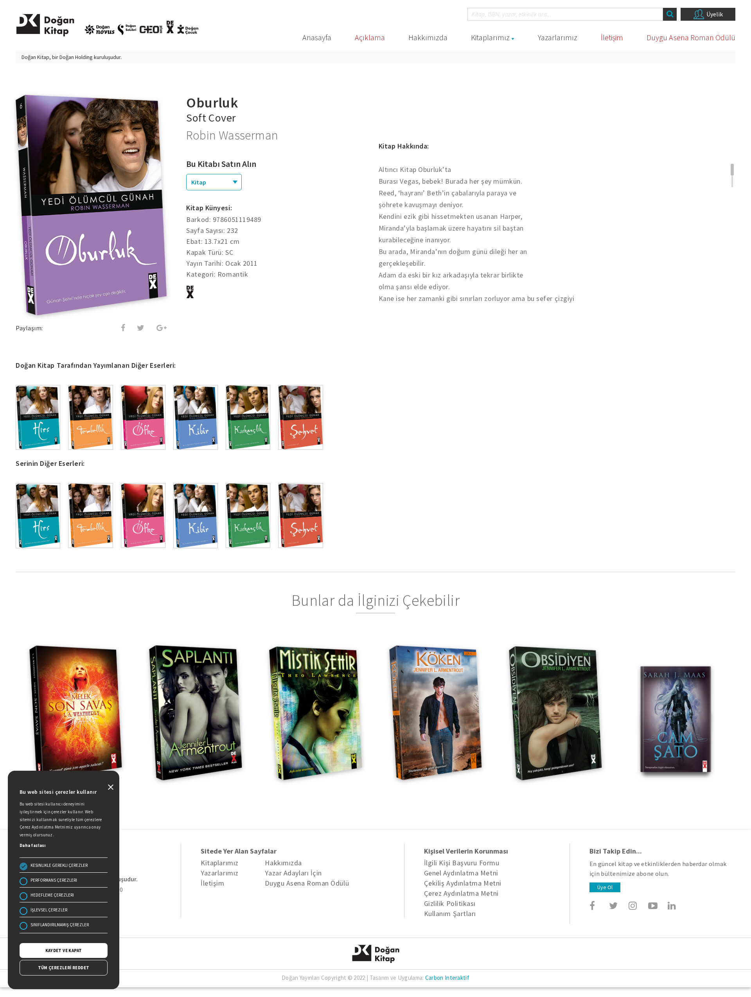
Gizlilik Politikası (450, 903)
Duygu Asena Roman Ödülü (691, 37)
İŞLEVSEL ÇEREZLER (49, 910)
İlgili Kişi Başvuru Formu (461, 862)
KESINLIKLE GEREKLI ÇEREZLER (59, 865)
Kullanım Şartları (450, 913)
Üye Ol (605, 887)
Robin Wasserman (232, 135)
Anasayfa (316, 37)
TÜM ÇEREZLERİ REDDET (64, 967)
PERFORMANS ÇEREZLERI (54, 880)
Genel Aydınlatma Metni (461, 872)
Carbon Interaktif (447, 977)
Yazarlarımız (557, 37)
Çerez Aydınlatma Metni (461, 893)
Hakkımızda (427, 37)
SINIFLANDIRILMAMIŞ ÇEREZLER (60, 924)
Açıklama (370, 37)
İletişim (612, 37)
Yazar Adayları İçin (293, 872)
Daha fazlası (33, 845)
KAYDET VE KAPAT (63, 950)
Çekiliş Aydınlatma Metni (462, 883)
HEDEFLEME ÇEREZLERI (52, 895)
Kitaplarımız (490, 37)
